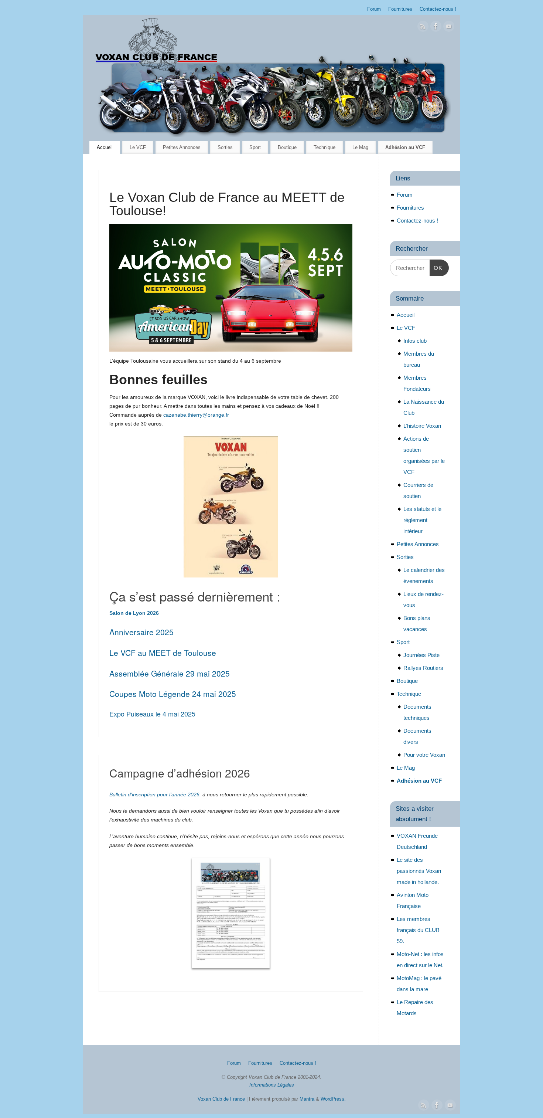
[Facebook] (435, 28)
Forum (374, 9)
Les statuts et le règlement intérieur (422, 520)
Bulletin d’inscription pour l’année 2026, (155, 794)
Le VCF (138, 147)
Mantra (307, 1099)
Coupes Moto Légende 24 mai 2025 (172, 693)
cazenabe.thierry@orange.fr (196, 415)
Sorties (225, 147)
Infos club (415, 341)
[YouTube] (448, 28)
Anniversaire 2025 (141, 631)
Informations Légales (271, 1085)
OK (436, 267)
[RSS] (422, 28)
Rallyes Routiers (423, 668)
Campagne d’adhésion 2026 (179, 773)
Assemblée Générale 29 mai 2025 (169, 673)
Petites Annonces (182, 147)
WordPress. (333, 1099)
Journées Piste (421, 655)
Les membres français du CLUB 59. (418, 930)
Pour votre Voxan (424, 755)
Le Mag (360, 147)
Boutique (287, 147)
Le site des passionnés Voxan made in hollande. (419, 871)
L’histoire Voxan (422, 426)
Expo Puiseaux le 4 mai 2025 (152, 713)
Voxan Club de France (221, 1099)
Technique (324, 147)
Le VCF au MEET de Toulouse (162, 652)
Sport (255, 147)
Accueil (105, 147)
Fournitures (400, 9)
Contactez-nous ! (438, 9)
